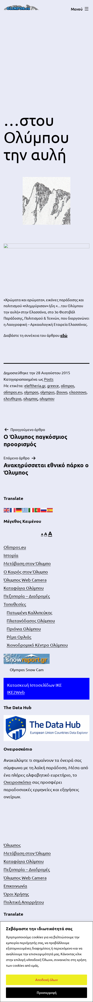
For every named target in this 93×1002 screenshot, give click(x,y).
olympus (47, 391)
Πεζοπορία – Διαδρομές (27, 595)
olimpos (67, 385)
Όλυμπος (12, 844)
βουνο (62, 391)
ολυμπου (47, 398)
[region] (46, 961)
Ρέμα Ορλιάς (19, 636)
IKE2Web (16, 692)
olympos (31, 391)
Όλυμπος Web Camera (25, 579)
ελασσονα (78, 391)
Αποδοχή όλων (46, 979)
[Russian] (44, 509)
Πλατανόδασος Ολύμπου (31, 620)
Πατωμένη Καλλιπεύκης (29, 612)
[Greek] (25, 509)
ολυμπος (30, 398)
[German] (19, 509)
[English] (7, 509)
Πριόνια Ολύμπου (24, 628)
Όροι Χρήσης (16, 893)
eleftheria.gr (34, 385)
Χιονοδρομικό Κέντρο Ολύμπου (37, 644)
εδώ (63, 335)
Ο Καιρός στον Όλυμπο (26, 571)
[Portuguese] (38, 509)
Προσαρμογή (47, 992)
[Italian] (31, 509)
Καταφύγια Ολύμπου (24, 587)
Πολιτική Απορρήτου (24, 901)
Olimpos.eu (15, 547)
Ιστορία (11, 555)
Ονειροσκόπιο (17, 781)
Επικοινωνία (15, 885)
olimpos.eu (13, 391)
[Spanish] (50, 509)
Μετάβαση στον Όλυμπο (27, 563)
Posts (48, 379)
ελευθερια (12, 398)
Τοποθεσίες (15, 604)
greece (53, 385)
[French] (13, 509)
